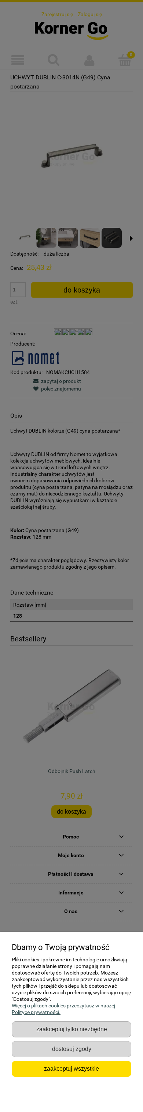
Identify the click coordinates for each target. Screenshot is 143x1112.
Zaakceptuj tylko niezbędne (71, 1029)
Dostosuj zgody (71, 1048)
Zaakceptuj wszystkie (71, 1068)
